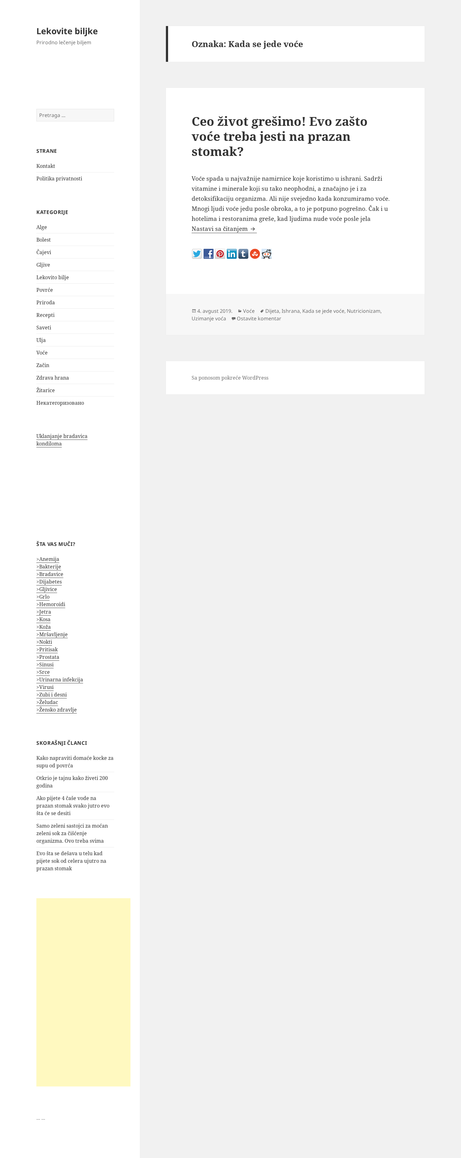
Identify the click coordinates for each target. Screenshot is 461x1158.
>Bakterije (48, 566)
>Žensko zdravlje (56, 709)
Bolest (43, 239)
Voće (42, 352)
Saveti (43, 327)
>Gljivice (46, 589)
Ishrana (291, 310)
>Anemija (47, 559)
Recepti (45, 315)
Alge (41, 227)
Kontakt (45, 166)
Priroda (45, 302)
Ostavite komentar (259, 318)
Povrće (44, 289)
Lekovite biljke (67, 31)
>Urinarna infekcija (59, 679)
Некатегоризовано (60, 402)
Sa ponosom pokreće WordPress (230, 377)
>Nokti (44, 641)
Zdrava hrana (52, 377)
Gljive (43, 264)
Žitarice (45, 390)
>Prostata (47, 657)
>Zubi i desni (51, 694)
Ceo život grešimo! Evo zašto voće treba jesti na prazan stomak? (280, 136)
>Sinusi (45, 664)
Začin (42, 365)
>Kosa (43, 619)
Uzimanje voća (209, 318)
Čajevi (43, 252)
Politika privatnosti (59, 178)
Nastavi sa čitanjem (224, 229)
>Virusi (45, 687)
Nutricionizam (363, 310)
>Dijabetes (49, 581)
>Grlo (43, 596)
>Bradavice (49, 574)
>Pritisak (47, 649)
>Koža (43, 626)
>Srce (43, 672)
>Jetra (43, 611)
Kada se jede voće (323, 310)
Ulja (41, 340)
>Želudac (47, 702)
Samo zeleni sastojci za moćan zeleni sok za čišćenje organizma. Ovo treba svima (72, 833)
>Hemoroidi (50, 604)
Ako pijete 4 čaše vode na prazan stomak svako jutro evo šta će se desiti (72, 806)
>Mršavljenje (52, 634)
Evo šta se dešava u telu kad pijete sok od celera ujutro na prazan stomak (71, 861)
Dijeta (272, 310)
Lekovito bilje (52, 277)
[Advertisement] (83, 992)
